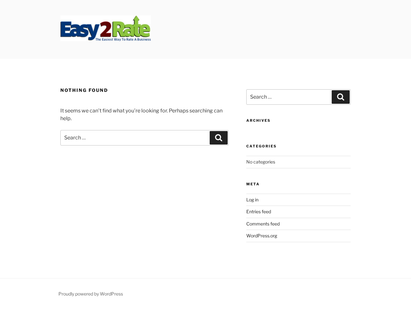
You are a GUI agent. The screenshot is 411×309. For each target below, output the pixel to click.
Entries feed (258, 211)
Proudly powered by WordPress (90, 293)
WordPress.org (261, 235)
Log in (252, 199)
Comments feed (263, 223)
